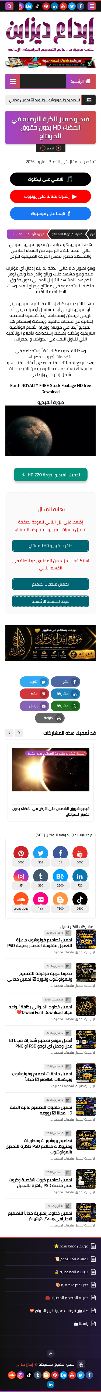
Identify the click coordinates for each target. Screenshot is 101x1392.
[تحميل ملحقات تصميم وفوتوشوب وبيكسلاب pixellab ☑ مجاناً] (86, 1073)
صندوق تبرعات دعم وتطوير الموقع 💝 (58, 1310)
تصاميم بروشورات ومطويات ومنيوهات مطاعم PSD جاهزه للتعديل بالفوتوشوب (39, 1146)
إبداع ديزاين (24, 1364)
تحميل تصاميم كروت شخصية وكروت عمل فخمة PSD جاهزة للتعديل (40, 1182)
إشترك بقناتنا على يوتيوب (50, 196)
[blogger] (46, 1375)
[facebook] (80, 6)
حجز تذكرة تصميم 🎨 (71, 1284)
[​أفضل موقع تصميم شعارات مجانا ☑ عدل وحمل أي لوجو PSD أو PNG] (86, 1039)
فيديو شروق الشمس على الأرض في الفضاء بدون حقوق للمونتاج (50, 811)
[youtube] (63, 6)
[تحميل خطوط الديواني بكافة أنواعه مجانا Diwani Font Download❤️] (86, 1006)
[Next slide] (9, 733)
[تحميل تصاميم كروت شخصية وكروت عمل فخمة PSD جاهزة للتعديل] (86, 1179)
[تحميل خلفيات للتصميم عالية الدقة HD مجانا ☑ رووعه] (86, 1106)
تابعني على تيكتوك (50, 179)
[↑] (51, 1354)
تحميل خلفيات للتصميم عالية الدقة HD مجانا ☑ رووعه (41, 1110)
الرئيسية (77, 81)
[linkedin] (54, 6)
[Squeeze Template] (81, 1364)
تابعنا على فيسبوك (50, 213)
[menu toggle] (92, 6)
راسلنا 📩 (81, 1323)
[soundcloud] (12, 1375)
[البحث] (9, 6)
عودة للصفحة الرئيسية (50, 601)
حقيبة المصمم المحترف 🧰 (66, 1297)
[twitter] (72, 6)
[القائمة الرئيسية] (12, 81)
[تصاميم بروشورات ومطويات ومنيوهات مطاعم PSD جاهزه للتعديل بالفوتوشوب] (86, 1140)
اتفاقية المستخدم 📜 (71, 1258)
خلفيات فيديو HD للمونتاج (50, 546)
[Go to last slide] (19, 733)
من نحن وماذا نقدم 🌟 (71, 1246)
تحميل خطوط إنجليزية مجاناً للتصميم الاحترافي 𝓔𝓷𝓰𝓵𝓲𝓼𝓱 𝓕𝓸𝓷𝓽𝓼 (40, 1216)
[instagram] (20, 6)
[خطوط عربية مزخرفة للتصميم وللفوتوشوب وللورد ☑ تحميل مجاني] (86, 972)
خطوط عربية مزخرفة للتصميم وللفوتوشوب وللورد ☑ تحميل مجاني (39, 976)
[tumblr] (37, 1375)
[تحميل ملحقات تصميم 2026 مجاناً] (50, 62)
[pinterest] (46, 6)
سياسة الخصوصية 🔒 (71, 1271)
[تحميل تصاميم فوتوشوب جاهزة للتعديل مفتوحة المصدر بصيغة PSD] (86, 939)
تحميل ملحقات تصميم (50, 584)
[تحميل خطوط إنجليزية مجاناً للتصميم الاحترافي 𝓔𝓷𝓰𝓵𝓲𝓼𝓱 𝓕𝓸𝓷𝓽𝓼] (86, 1212)
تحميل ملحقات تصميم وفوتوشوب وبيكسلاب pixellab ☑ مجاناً (42, 1076)
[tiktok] (37, 6)
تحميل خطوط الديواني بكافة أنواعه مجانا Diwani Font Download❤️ (40, 1009)
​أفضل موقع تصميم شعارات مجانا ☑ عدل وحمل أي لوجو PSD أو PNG (40, 1043)
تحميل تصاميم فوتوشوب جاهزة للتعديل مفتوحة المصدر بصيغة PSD (39, 942)
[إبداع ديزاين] (50, 34)
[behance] (29, 6)
